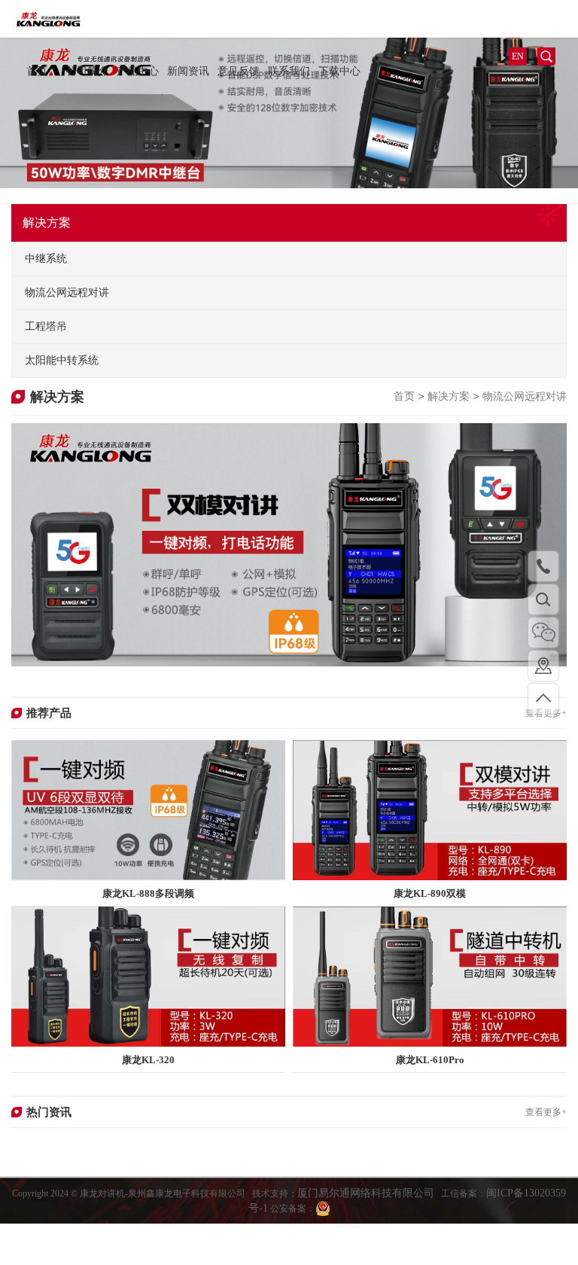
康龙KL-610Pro (430, 1059)
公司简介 (87, 71)
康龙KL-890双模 (430, 893)
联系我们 (289, 71)
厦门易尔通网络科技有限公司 (365, 1193)
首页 (36, 71)
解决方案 (448, 396)
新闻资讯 (188, 71)
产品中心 (138, 71)
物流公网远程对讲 (524, 396)
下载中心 (339, 71)
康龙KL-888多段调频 (148, 893)
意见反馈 (239, 71)
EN (518, 56)
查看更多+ (546, 1112)
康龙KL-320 (148, 1059)
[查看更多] (148, 809)
